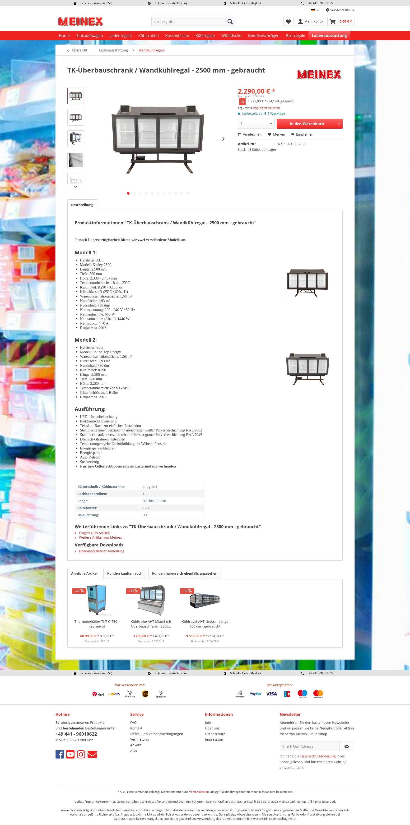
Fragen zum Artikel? (94, 533)
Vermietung (139, 739)
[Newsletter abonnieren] (346, 746)
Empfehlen (304, 134)
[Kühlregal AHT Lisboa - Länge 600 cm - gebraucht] (205, 600)
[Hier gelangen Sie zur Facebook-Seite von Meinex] (60, 754)
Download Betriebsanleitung (101, 551)
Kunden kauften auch (124, 573)
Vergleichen (252, 134)
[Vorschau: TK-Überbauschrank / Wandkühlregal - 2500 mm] (75, 96)
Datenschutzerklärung (318, 756)
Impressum (214, 739)
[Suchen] (230, 21)
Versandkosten (199, 792)
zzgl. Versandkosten (266, 108)
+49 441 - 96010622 (320, 3)
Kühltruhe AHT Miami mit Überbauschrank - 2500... (151, 623)
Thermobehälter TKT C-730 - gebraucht (97, 623)
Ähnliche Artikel (84, 573)
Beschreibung (82, 204)
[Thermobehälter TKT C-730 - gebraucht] (97, 600)
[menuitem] (193, 21)
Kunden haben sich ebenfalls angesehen (184, 573)
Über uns (212, 728)
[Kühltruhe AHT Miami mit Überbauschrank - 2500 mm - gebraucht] (151, 600)
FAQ (133, 722)
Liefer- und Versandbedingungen (156, 734)
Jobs (208, 722)
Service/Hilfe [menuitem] (340, 10)
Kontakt (136, 728)
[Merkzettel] (288, 21)
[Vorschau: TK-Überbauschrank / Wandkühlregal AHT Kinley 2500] (75, 117)
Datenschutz (215, 734)
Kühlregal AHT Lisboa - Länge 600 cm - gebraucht (205, 623)
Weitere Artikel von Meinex (100, 537)
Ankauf (135, 745)
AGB (133, 750)
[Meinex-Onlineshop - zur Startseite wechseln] (80, 23)
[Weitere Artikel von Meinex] (319, 74)
